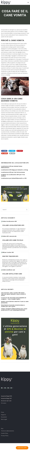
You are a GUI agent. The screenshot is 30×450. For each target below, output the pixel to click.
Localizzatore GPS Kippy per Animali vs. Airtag (14, 170)
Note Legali (4, 419)
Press (2, 412)
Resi (2, 428)
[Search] (27, 209)
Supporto (3, 414)
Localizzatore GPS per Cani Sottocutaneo (13, 172)
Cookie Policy (4, 433)
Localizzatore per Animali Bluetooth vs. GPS (14, 178)
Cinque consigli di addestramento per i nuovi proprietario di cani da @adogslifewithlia (14, 309)
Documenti (4, 417)
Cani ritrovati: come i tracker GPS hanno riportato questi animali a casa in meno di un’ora (13, 294)
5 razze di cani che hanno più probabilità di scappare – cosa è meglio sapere (13, 298)
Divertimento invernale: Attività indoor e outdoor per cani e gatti (13, 305)
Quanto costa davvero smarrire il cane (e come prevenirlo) (15, 302)
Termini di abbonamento (7, 430)
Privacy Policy (4, 435)
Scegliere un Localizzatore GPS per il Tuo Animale (13, 175)
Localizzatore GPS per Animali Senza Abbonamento (11, 167)
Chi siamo (3, 403)
